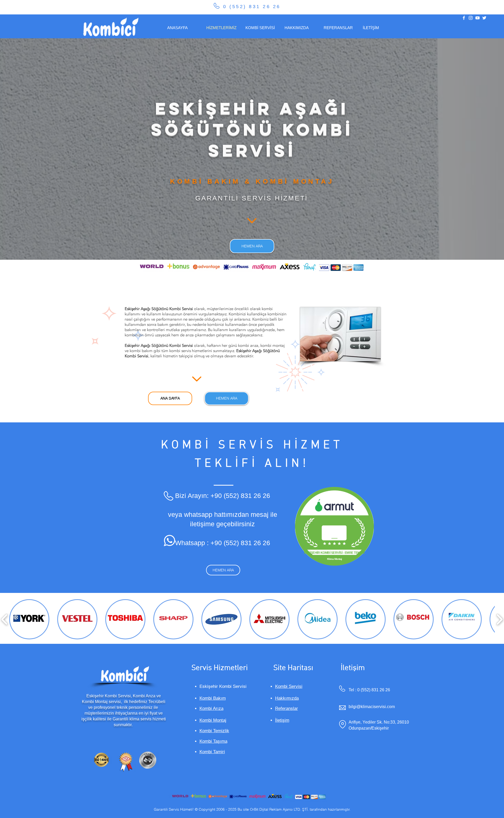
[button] (29, 619)
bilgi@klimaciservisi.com (372, 706)
